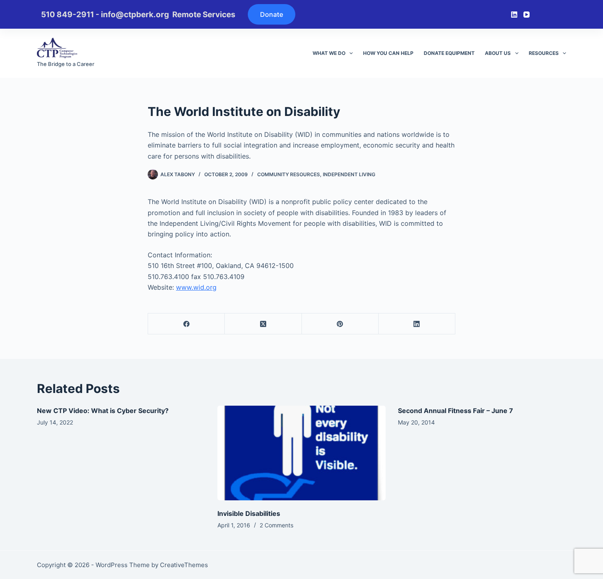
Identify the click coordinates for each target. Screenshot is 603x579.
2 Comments (276, 525)
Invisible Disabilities (248, 513)
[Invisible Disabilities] (301, 453)
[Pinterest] (340, 323)
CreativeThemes (184, 565)
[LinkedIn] (514, 14)
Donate (271, 14)
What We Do (329, 53)
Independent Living (349, 174)
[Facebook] (186, 323)
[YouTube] (526, 14)
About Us (498, 53)
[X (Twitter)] (263, 323)
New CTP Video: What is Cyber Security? (103, 410)
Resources (544, 53)
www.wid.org (196, 287)
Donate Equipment (449, 53)
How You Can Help (388, 53)
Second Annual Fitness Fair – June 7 (455, 410)
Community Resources (288, 174)
